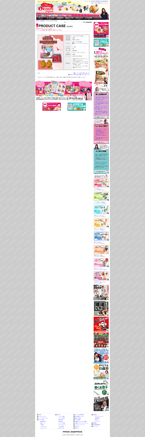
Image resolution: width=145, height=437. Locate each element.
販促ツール (42, 423)
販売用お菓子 (43, 421)
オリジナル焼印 (62, 418)
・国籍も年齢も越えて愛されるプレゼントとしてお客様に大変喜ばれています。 (101, 113)
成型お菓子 (61, 419)
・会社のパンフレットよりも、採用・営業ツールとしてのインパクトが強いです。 (101, 108)
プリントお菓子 (62, 416)
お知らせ (93, 3)
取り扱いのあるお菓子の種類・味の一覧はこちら (79, 74)
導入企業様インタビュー (80, 416)
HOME (40, 414)
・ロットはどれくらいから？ (101, 129)
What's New (77, 426)
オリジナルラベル (62, 424)
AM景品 (42, 424)
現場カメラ (77, 428)
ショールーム (105, 3)
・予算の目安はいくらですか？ (101, 130)
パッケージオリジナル (43, 418)
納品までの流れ (78, 418)
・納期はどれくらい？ (99, 134)
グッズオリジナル (42, 416)
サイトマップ (87, 1)
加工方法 (58, 414)
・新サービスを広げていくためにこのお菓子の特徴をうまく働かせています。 (101, 103)
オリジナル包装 (62, 423)
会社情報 (93, 1)
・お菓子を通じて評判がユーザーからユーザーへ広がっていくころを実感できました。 (101, 98)
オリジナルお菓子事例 (79, 414)
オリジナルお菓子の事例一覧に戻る (82, 73)
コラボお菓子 (61, 426)
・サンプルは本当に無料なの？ (101, 132)
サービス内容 (41, 419)
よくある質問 (77, 419)
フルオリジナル (43, 426)
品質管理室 (97, 1)
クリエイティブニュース (80, 424)
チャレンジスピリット (99, 416)
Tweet (39, 73)
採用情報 (95, 423)
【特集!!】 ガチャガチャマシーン (81, 423)
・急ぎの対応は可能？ (99, 131)
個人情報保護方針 (104, 1)
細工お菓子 (61, 421)
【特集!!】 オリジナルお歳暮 (80, 421)
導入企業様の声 (98, 3)
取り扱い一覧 (61, 428)
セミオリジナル (43, 428)
